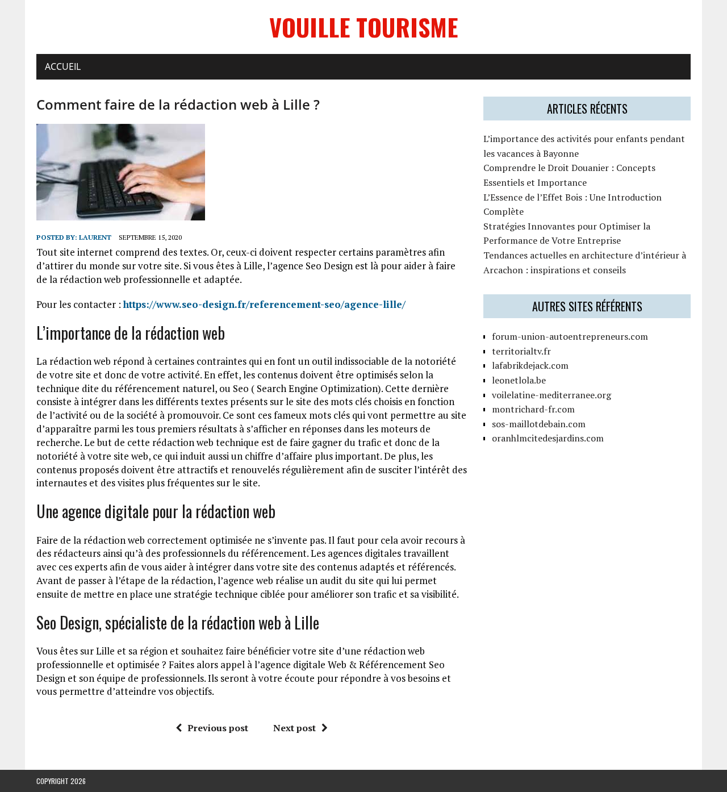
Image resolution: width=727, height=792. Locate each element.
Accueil (63, 66)
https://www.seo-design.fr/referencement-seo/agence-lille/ (264, 304)
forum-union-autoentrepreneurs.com (570, 336)
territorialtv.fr (521, 351)
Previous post (217, 728)
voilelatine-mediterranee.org (551, 395)
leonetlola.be (519, 380)
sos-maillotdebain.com (539, 424)
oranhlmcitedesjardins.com (548, 438)
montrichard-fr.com (533, 409)
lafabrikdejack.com (530, 365)
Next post (294, 728)
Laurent (95, 237)
